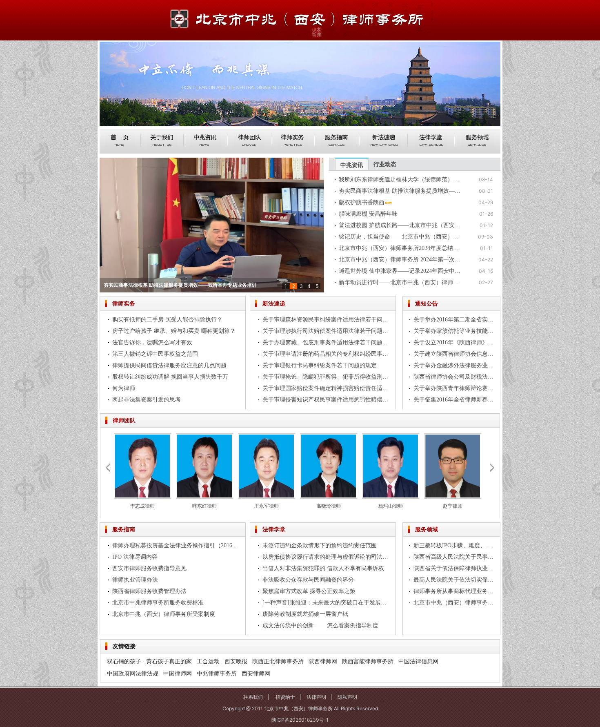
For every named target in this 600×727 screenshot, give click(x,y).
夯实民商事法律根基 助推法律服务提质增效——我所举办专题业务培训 (400, 191)
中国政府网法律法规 (132, 673)
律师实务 (123, 303)
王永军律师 (266, 506)
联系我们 (253, 697)
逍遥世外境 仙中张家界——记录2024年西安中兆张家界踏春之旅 (400, 271)
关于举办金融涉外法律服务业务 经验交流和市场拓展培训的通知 (454, 365)
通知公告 (426, 303)
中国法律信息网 (418, 661)
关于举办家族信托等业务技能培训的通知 (454, 331)
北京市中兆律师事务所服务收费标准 (158, 603)
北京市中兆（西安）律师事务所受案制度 (163, 614)
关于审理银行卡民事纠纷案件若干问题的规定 (319, 365)
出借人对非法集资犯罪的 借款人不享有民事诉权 (323, 568)
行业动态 (384, 164)
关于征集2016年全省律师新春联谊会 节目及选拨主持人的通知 (454, 400)
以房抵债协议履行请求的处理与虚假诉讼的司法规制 (326, 557)
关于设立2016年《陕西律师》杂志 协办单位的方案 (454, 342)
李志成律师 (142, 506)
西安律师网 (256, 673)
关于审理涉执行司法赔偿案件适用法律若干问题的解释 (326, 331)
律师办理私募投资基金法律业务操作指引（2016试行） (176, 545)
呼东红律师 (204, 506)
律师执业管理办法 (135, 580)
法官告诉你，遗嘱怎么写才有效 (152, 342)
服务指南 (123, 529)
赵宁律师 (452, 506)
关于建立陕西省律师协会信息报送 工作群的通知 (454, 354)
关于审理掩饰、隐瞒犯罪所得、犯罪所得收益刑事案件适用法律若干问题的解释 (326, 377)
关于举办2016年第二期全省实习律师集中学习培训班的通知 (454, 320)
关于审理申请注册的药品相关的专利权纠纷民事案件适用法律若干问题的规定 (326, 354)
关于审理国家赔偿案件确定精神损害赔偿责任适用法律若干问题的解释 (326, 388)
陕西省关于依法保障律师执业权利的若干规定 (454, 568)
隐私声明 (347, 697)
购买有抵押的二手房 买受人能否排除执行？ (167, 320)
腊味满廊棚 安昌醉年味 (368, 214)
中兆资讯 (351, 164)
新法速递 (273, 303)
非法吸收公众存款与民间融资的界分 (308, 580)
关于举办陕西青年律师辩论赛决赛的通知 (454, 388)
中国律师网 (177, 673)
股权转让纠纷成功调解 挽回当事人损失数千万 (170, 377)
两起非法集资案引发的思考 (146, 400)
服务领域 (426, 529)
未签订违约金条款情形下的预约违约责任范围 (319, 545)
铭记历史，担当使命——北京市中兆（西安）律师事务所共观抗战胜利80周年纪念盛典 (400, 237)
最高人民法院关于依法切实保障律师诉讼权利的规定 (454, 580)
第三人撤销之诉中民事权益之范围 (155, 354)
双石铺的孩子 (124, 661)
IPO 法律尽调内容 (135, 557)
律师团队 (124, 420)
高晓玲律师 (328, 506)
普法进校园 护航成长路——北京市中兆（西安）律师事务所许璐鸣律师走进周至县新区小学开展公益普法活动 (400, 225)
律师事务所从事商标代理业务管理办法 (454, 591)
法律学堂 (273, 529)
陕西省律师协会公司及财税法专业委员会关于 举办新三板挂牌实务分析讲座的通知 (454, 377)
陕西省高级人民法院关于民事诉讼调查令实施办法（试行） (454, 557)
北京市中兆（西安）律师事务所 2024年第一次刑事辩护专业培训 (400, 259)
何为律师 (123, 388)
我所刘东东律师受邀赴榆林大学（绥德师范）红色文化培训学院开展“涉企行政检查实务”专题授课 (400, 179)
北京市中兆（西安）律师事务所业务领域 (454, 603)
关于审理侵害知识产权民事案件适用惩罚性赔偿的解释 (326, 400)
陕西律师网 (323, 661)
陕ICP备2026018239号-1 (300, 720)
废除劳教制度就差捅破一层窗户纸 (305, 614)
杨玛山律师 (390, 506)
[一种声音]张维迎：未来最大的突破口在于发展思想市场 (326, 603)
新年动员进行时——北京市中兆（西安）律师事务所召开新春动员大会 (400, 282)
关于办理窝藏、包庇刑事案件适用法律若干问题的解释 (326, 342)
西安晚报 (235, 661)
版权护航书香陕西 (123, 285)
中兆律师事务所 (217, 673)
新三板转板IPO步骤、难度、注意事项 (454, 545)
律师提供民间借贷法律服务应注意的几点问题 (169, 365)
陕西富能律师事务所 (367, 661)
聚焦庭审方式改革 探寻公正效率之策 (309, 591)
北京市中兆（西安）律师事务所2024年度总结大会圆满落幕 (400, 248)
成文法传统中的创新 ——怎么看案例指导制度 (320, 625)
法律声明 (316, 697)
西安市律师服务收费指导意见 (149, 568)
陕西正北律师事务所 (278, 661)
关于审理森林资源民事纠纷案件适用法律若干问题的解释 (326, 320)
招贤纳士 (285, 697)
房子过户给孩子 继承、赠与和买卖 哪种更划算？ (174, 331)
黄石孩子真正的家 (169, 661)
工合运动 (208, 661)
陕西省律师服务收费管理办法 (149, 591)
